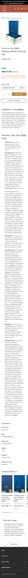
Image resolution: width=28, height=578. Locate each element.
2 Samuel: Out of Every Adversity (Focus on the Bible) (19, 498)
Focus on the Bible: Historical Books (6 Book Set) (12, 18)
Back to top (14, 544)
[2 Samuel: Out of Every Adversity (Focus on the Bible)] (19, 484)
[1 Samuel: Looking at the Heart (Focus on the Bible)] (7, 484)
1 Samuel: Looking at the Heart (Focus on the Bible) (7, 498)
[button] (22, 8)
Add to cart (19, 94)
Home (3, 17)
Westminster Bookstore (10, 574)
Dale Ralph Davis (6, 59)
